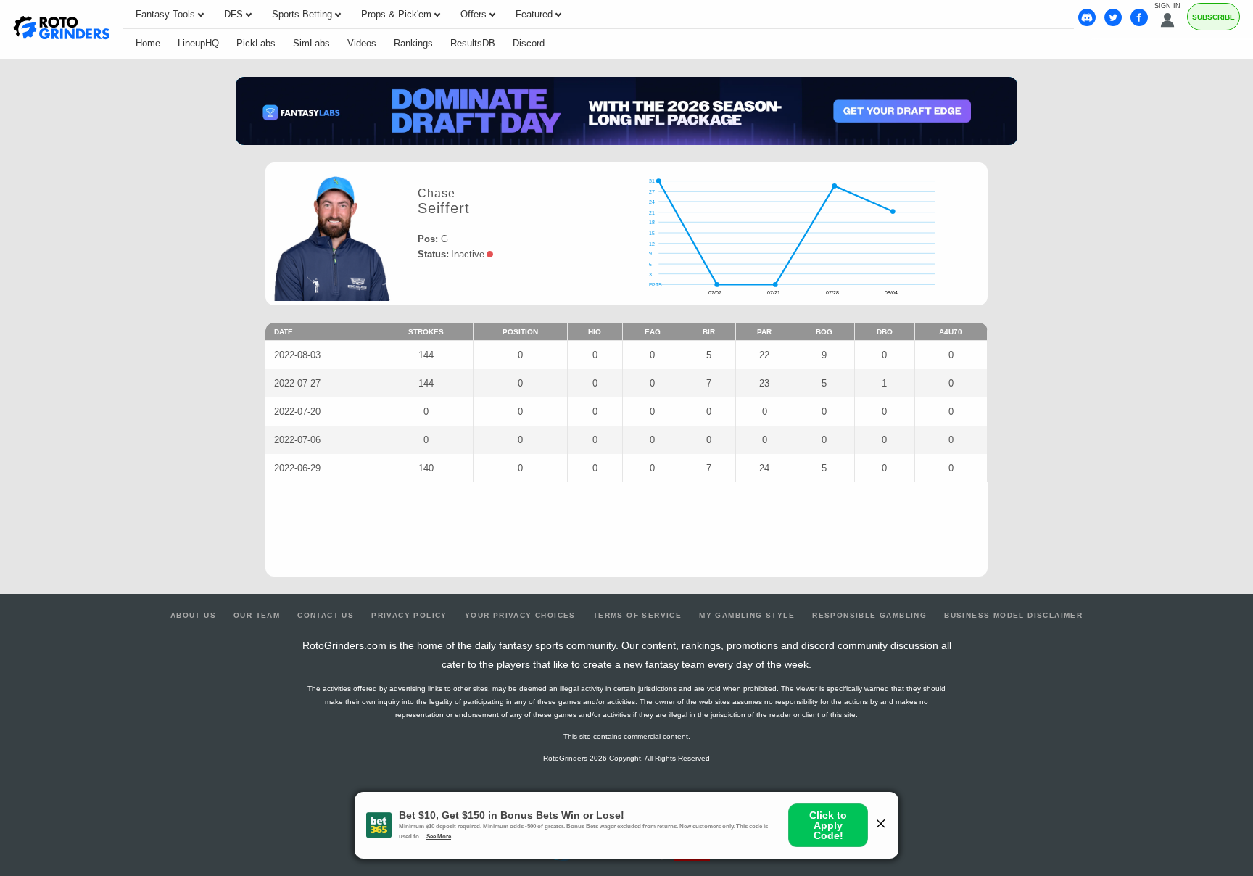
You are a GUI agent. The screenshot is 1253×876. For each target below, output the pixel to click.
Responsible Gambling (869, 615)
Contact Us (325, 615)
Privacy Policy (409, 615)
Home (148, 43)
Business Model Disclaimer (1013, 615)
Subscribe (1213, 17)
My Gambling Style (747, 615)
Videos (361, 43)
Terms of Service (637, 615)
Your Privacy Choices (520, 615)
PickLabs (256, 43)
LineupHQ (198, 43)
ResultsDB (472, 43)
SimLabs (311, 43)
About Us (193, 615)
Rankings (413, 43)
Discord (529, 43)
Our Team (256, 615)
